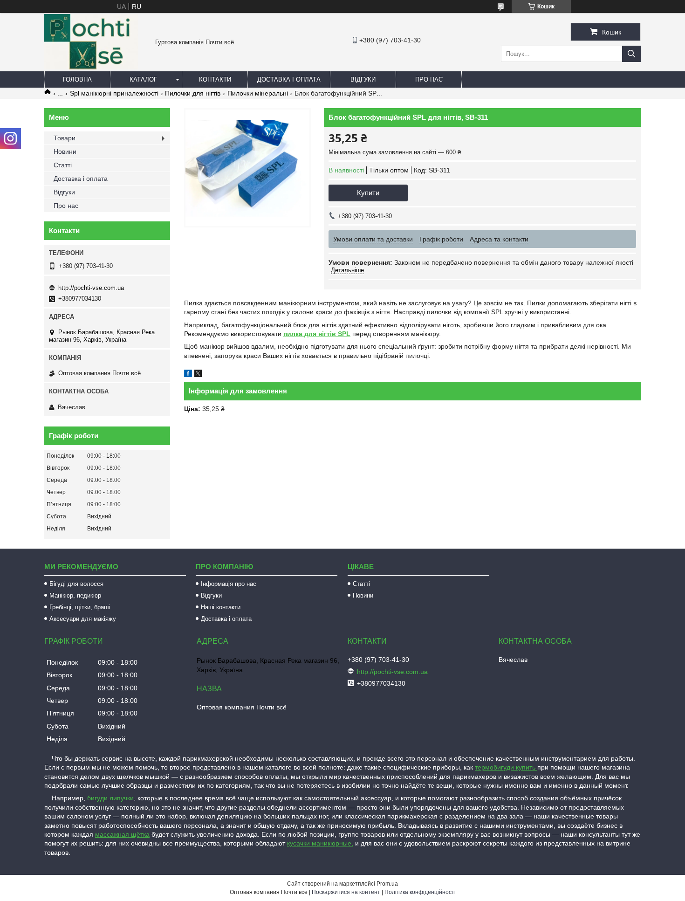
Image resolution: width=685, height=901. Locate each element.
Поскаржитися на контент (346, 892)
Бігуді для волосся (76, 583)
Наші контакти (220, 607)
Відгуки (363, 79)
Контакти (215, 79)
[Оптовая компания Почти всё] (91, 67)
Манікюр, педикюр (75, 595)
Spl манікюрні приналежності (114, 93)
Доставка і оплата (289, 79)
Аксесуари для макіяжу (82, 618)
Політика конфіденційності (420, 892)
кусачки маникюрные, (320, 843)
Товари (64, 138)
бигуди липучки (110, 798)
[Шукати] (631, 54)
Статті (63, 165)
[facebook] (188, 374)
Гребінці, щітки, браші (79, 607)
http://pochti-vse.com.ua (91, 287)
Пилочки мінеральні (257, 93)
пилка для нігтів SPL (316, 333)
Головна (77, 79)
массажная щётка (122, 834)
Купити (368, 193)
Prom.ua (387, 883)
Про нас (429, 79)
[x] (198, 374)
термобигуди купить (506, 767)
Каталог (143, 79)
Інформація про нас (228, 583)
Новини (65, 151)
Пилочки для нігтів (192, 93)
